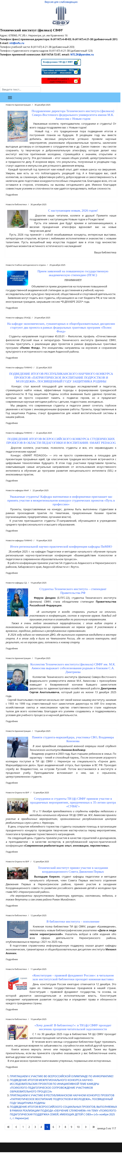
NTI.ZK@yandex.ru (82, 54)
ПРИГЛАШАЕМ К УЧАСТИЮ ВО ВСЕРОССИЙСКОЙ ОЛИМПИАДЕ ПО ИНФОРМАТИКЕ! (61, 1076)
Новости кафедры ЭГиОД (18, 317)
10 (78, 1127)
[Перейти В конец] (93, 1127)
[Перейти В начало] (8, 1127)
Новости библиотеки (16, 204)
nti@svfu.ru (16, 43)
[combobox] (20, 89)
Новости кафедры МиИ (17, 490)
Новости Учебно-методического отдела (26, 265)
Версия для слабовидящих (61, 2)
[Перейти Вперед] (85, 1127)
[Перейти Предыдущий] (16, 1127)
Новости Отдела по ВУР (17, 792)
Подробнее (12, 194)
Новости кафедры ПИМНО (19, 367)
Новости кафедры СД (16, 582)
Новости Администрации (18, 104)
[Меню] (10, 97)
